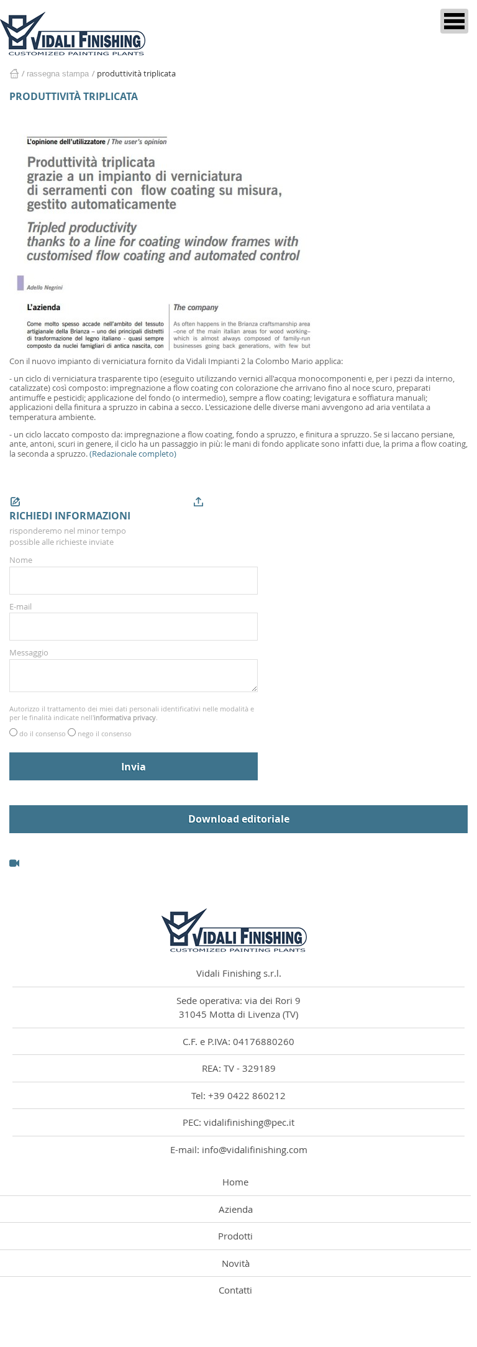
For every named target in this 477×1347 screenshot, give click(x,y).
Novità (236, 1263)
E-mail (20, 606)
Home (14, 73)
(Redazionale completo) (132, 453)
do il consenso (43, 733)
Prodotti (235, 1236)
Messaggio (28, 652)
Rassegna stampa (58, 73)
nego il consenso (105, 733)
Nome (20, 559)
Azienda (236, 1209)
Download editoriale (238, 819)
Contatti (235, 1290)
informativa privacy (125, 717)
